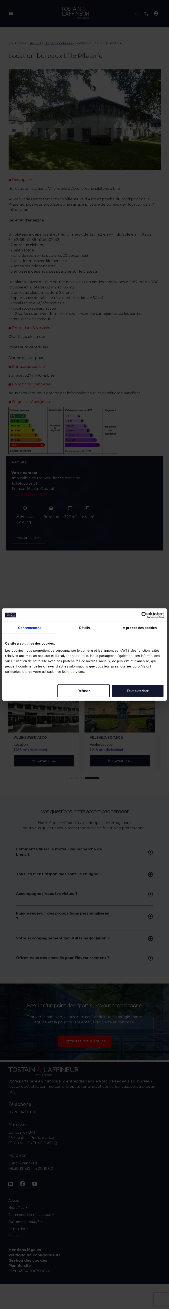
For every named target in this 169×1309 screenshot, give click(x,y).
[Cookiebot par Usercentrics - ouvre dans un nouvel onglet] (144, 615)
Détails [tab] (84, 628)
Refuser (83, 690)
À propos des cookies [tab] (140, 628)
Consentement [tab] (29, 628)
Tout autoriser (138, 690)
